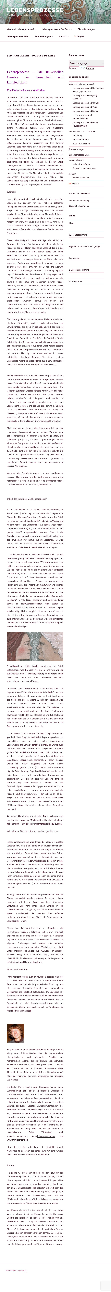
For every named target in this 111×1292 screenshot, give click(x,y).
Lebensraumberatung (79, 200)
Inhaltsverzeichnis (81, 139)
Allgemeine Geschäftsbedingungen (85, 246)
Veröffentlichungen (81, 177)
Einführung (78, 135)
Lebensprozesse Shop (18, 36)
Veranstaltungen (43, 36)
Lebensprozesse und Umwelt (86, 102)
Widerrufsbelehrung (78, 234)
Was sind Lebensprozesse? (20, 29)
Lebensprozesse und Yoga (85, 106)
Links (71, 223)
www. (34, 1136)
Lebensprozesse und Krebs (85, 110)
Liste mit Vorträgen (81, 163)
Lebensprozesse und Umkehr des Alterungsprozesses (88, 90)
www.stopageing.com (17, 1136)
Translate (90, 68)
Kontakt (62, 36)
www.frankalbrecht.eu (17, 1140)
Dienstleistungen (86, 29)
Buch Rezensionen (81, 143)
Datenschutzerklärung (79, 269)
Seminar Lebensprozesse (84, 168)
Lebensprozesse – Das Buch (56, 29)
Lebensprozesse (35, 10)
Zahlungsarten (75, 281)
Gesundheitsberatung (79, 205)
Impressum (74, 258)
